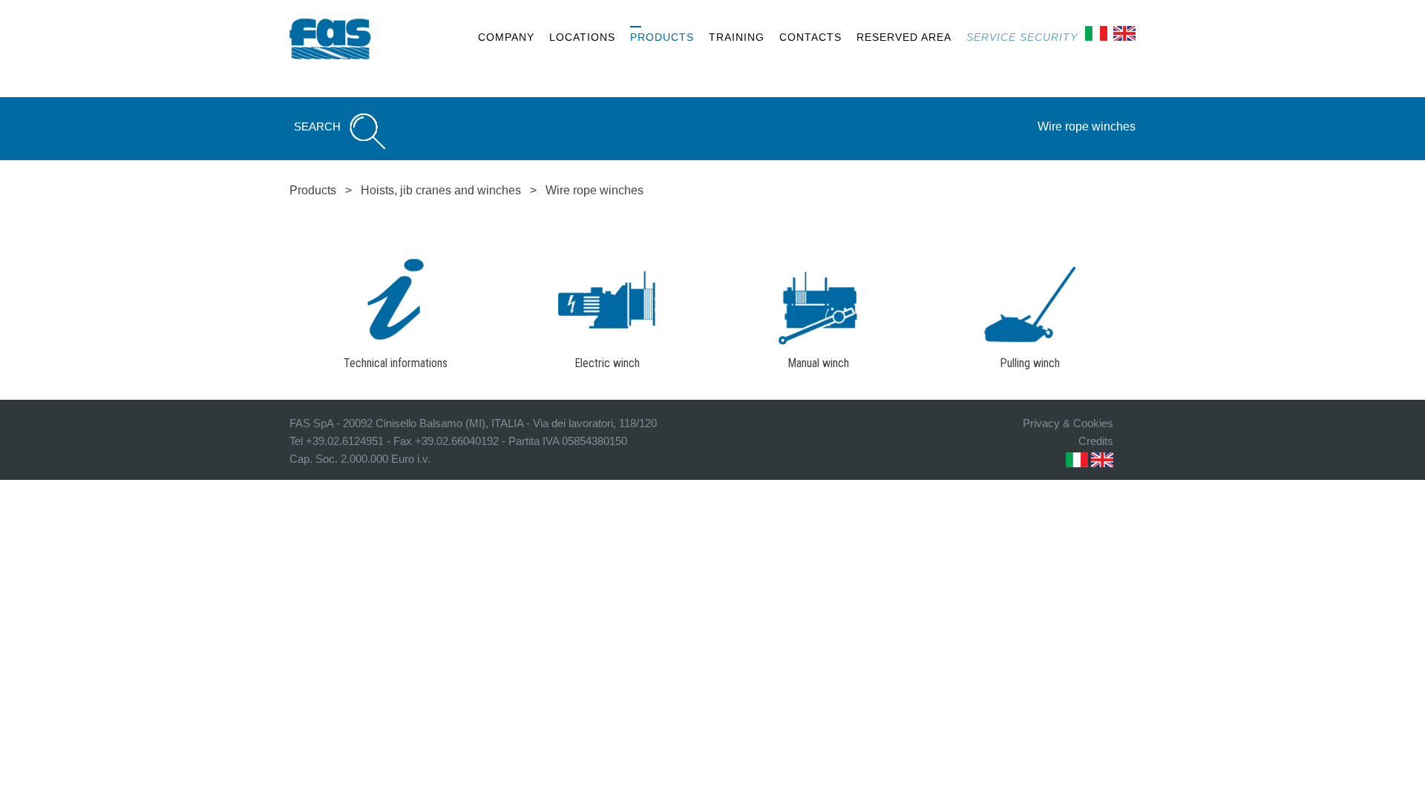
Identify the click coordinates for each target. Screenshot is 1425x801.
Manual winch (818, 363)
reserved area (903, 37)
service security (1022, 37)
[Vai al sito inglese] (1124, 32)
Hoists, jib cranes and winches (441, 190)
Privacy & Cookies (1068, 423)
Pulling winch (1030, 363)
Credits (1095, 441)
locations (582, 37)
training (736, 37)
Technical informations (396, 363)
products (662, 37)
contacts (810, 37)
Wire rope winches (1087, 126)
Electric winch (607, 363)
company (506, 37)
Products (312, 190)
